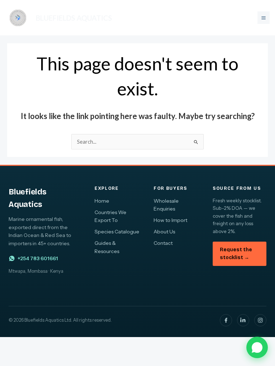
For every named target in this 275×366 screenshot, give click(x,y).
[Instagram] (260, 320)
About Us (164, 231)
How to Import (170, 220)
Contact (163, 243)
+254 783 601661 (38, 258)
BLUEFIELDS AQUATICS (74, 18)
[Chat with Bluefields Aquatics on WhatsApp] (257, 347)
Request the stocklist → (236, 254)
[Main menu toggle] (263, 17)
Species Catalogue (117, 231)
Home (102, 201)
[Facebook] (226, 320)
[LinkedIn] (243, 320)
